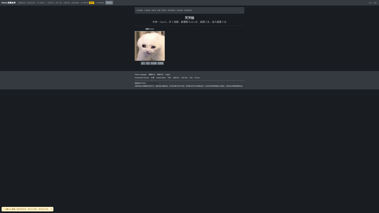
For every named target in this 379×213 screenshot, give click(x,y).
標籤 (158, 10)
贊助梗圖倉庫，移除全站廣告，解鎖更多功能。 (26, 209)
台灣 (152, 78)
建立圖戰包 (171, 10)
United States (161, 78)
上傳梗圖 (147, 10)
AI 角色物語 (100, 3)
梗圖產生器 (22, 3)
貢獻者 (153, 10)
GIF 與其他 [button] (41, 3)
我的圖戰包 (188, 10)
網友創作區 (31, 3)
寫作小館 (58, 3)
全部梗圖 (139, 10)
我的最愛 (180, 10)
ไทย (191, 78)
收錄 (154, 63)
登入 (370, 3)
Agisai (163, 21)
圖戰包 (164, 10)
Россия (197, 78)
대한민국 (176, 78)
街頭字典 (51, 3)
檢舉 (161, 63)
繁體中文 (152, 74)
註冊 (375, 3)
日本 (169, 78)
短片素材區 (87, 3)
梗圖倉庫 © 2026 (140, 83)
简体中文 (160, 74)
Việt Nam (184, 78)
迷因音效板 (75, 3)
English (167, 74)
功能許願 (66, 3)
